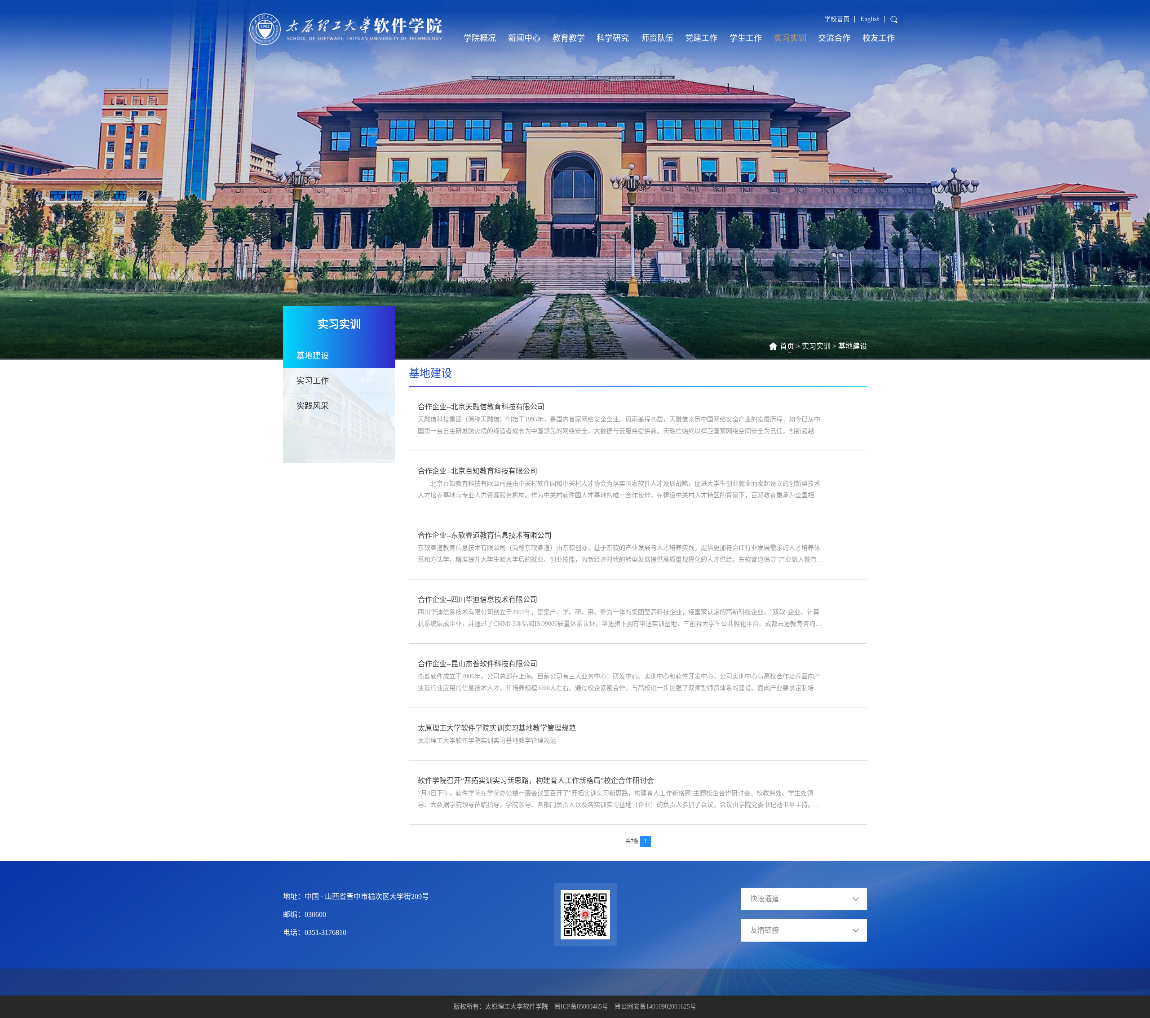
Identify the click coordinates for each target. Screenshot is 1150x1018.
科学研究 (613, 38)
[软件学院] (345, 29)
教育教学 (569, 38)
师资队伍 (657, 38)
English (870, 19)
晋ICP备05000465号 (581, 1006)
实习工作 (312, 380)
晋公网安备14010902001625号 (655, 1006)
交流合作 (834, 38)
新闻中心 (524, 38)
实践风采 (312, 406)
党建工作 (701, 38)
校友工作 (878, 38)
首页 (787, 346)
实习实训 (790, 38)
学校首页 (836, 19)
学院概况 (480, 38)
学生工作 (746, 38)
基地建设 (852, 346)
